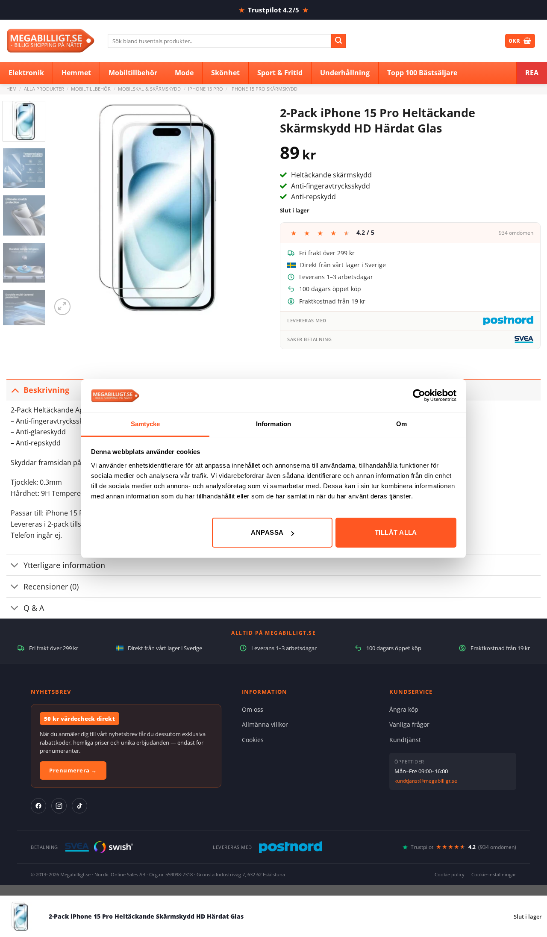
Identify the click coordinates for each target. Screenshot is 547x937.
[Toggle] (14, 389)
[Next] (252, 208)
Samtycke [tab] (145, 423)
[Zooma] (62, 306)
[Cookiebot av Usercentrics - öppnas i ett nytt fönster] (419, 395)
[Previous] (66, 208)
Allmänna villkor (265, 724)
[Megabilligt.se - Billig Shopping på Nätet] (50, 40)
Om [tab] (401, 423)
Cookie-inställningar (493, 874)
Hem (11, 88)
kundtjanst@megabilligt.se (425, 780)
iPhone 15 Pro (205, 88)
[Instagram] (59, 805)
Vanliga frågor (409, 724)
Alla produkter (44, 88)
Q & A (34, 608)
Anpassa (267, 532)
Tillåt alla (396, 532)
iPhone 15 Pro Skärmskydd (263, 88)
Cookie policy (450, 874)
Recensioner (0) (51, 586)
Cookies (253, 740)
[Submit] (338, 41)
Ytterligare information (64, 565)
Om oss (252, 709)
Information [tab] (273, 423)
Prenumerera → (73, 770)
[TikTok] (79, 805)
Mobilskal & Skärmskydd (149, 88)
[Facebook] (38, 805)
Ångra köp (403, 709)
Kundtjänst (405, 740)
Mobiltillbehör (91, 88)
